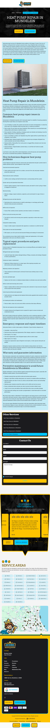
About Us (6, 671)
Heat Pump (18, 12)
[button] (34, 725)
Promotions (15, 661)
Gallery (13, 665)
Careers (6, 667)
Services (6, 663)
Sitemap (39, 721)
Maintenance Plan (16, 669)
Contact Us (7, 665)
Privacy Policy (22, 721)
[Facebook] (5, 697)
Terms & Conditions (14, 721)
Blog (5, 669)
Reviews (14, 663)
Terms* (11, 476)
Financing (14, 667)
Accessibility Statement (31, 721)
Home (13, 12)
